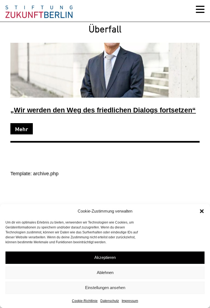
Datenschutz (109, 301)
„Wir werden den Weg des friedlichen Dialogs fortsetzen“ (103, 110)
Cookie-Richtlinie (85, 301)
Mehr (21, 129)
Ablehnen (105, 272)
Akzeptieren (105, 257)
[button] (202, 211)
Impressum (130, 301)
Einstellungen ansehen (105, 287)
